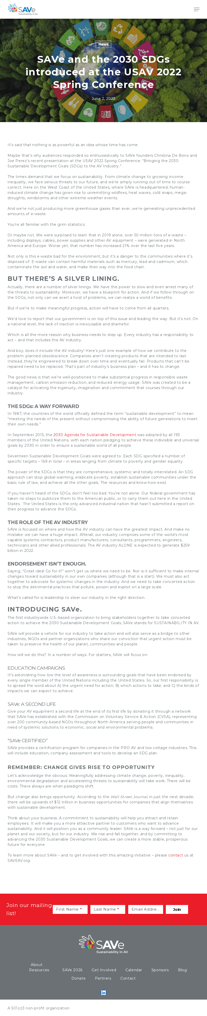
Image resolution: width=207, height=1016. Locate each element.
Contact (128, 978)
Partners (103, 978)
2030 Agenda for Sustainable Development (95, 435)
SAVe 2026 (72, 970)
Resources (39, 970)
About (36, 964)
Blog (182, 970)
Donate (78, 978)
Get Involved (104, 970)
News (103, 44)
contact (175, 855)
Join (177, 909)
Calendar (133, 970)
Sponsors (160, 970)
